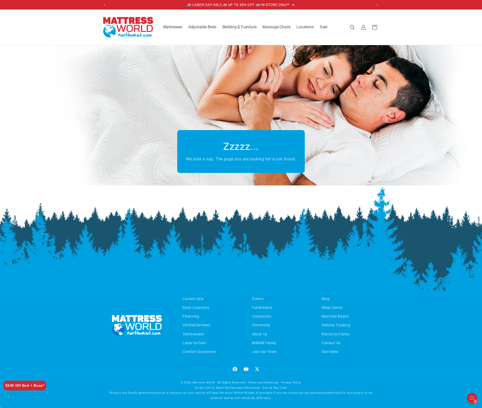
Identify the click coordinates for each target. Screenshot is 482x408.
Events (258, 299)
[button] (172, 27)
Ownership (261, 325)
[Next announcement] (377, 5)
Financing (191, 316)
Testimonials (193, 334)
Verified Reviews (196, 325)
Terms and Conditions (263, 382)
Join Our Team (264, 352)
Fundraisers (262, 307)
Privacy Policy (291, 382)
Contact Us (331, 343)
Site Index (330, 352)
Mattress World (204, 382)
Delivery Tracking (336, 325)
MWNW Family (264, 343)
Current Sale (193, 299)
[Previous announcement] (104, 5)
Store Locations (196, 307)
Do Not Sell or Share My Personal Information (227, 387)
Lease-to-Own (194, 343)
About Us (260, 334)
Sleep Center (332, 307)
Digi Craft (280, 387)
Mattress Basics (335, 316)
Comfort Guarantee (199, 352)
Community (261, 316)
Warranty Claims (336, 334)
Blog (325, 299)
